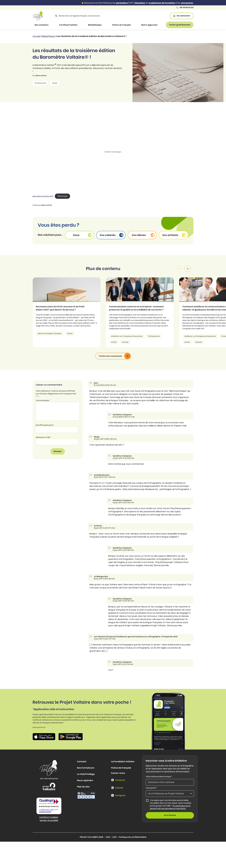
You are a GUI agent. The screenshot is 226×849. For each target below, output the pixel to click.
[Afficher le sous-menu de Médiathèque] (105, 24)
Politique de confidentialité (132, 837)
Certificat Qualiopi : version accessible (49, 819)
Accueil (36, 36)
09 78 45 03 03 (186, 7)
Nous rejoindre (85, 780)
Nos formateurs (85, 767)
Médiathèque (95, 25)
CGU (108, 837)
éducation (140, 3)
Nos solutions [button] (42, 25)
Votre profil (151, 788)
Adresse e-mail (43, 437)
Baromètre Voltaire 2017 (43, 196)
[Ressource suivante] (187, 268)
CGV (114, 837)
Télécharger (62, 196)
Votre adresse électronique (159, 776)
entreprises (187, 3)
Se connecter (183, 15)
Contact (81, 761)
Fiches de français (121, 25)
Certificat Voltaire (68, 25)
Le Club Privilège (86, 774)
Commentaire (43, 400)
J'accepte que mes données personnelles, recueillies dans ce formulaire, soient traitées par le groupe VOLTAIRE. (172, 804)
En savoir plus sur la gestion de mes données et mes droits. (170, 807)
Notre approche (149, 25)
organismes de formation (162, 3)
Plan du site (83, 786)
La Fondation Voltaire (122, 761)
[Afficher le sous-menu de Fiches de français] (134, 24)
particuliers (122, 3)
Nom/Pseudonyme (45, 425)
